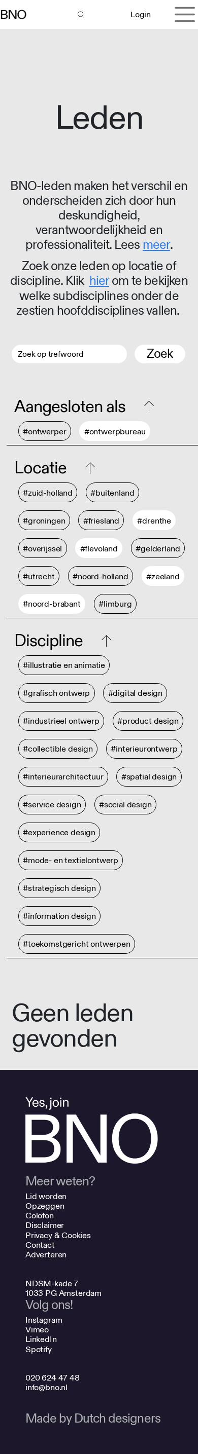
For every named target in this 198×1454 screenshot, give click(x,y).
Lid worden (46, 1196)
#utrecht (39, 576)
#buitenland (112, 493)
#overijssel (42, 548)
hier (99, 281)
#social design (125, 805)
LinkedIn (41, 1339)
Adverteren (46, 1254)
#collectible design (58, 749)
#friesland (101, 520)
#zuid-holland (48, 493)
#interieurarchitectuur (63, 777)
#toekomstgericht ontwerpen (76, 944)
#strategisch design (59, 888)
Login (140, 14)
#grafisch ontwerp (56, 693)
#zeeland (163, 576)
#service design (52, 805)
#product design (148, 721)
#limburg (115, 604)
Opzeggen (44, 1206)
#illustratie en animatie (64, 665)
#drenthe (154, 520)
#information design (59, 916)
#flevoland (99, 548)
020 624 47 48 (52, 1377)
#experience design (59, 833)
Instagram (43, 1320)
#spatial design (149, 777)
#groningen (44, 520)
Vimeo (37, 1329)
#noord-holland (100, 576)
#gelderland (158, 548)
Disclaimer (44, 1225)
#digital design (135, 693)
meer (156, 245)
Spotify (38, 1349)
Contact (40, 1245)
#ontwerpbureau (115, 431)
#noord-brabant (52, 604)
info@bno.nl (46, 1387)
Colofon (39, 1215)
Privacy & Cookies (58, 1235)
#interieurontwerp (144, 749)
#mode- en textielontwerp (70, 860)
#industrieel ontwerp (61, 721)
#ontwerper (44, 431)
